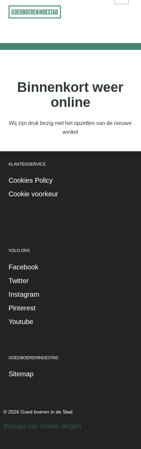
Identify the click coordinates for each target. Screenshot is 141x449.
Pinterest (22, 308)
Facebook (23, 267)
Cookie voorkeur (33, 194)
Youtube (21, 321)
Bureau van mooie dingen (42, 426)
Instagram (24, 294)
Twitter (19, 280)
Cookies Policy (31, 180)
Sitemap (21, 374)
